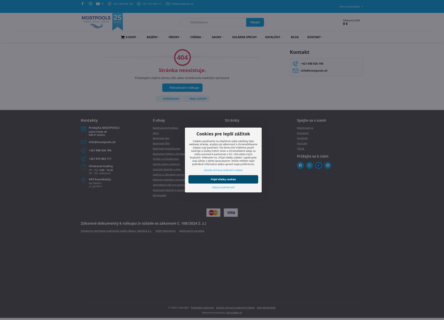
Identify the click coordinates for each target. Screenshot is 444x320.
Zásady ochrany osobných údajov (223, 170)
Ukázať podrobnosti (223, 187)
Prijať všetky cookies (223, 179)
